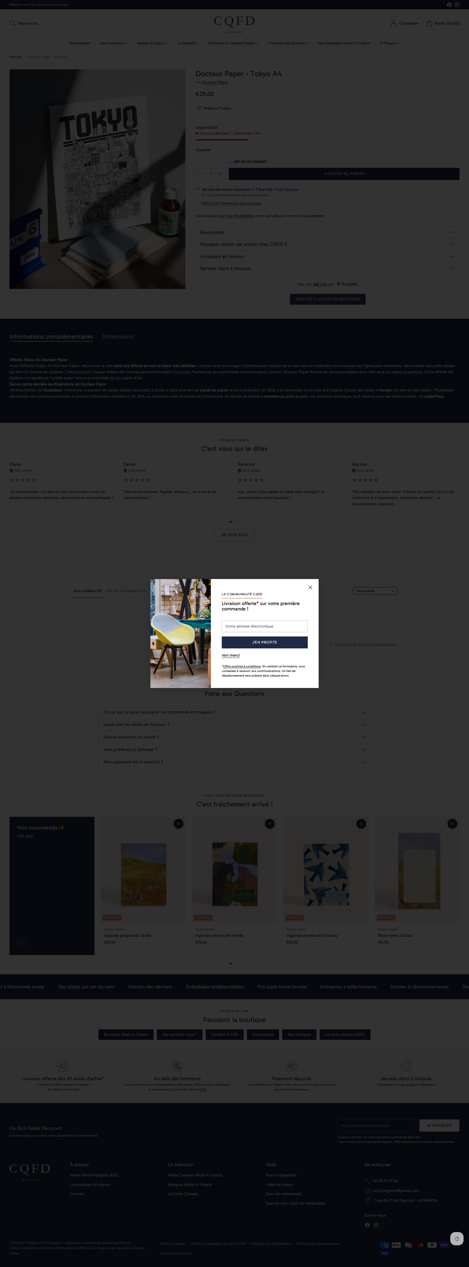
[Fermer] (310, 587)
